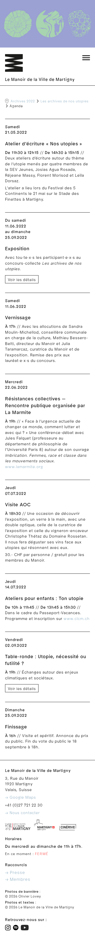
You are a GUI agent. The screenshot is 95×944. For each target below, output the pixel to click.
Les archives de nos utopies (65, 101)
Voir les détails (22, 280)
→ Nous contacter (22, 813)
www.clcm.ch (77, 619)
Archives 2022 (23, 101)
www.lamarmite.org (24, 467)
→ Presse (15, 872)
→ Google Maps (20, 797)
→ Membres (17, 879)
